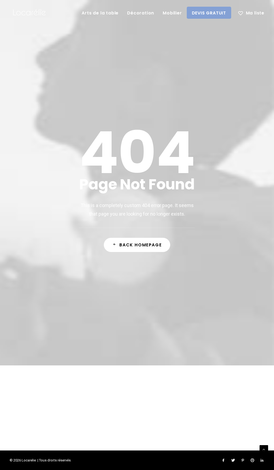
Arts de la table (100, 13)
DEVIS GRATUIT (209, 13)
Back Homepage (140, 245)
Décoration (140, 13)
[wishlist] (251, 12)
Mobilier (172, 13)
